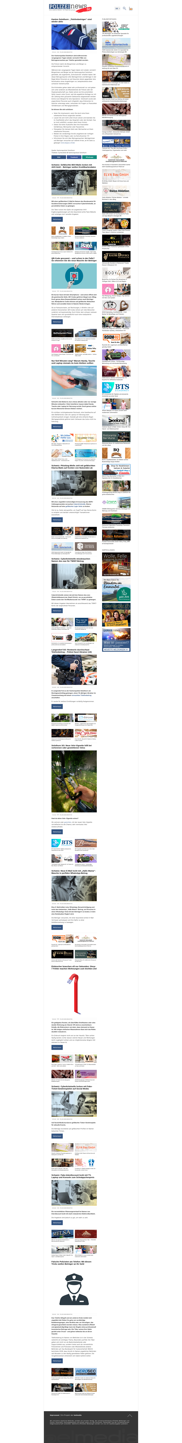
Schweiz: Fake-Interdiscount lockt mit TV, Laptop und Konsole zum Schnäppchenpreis (72, 1176)
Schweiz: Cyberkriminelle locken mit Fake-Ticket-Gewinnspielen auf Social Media (71, 1087)
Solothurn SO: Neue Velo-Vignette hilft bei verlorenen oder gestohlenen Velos (71, 746)
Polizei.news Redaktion (66, 52)
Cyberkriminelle (79, 504)
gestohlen (67, 822)
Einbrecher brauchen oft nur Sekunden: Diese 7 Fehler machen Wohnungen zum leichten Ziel (74, 967)
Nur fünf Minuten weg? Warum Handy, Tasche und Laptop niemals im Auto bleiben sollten (73, 362)
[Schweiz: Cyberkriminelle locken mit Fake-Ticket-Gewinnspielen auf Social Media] (74, 1104)
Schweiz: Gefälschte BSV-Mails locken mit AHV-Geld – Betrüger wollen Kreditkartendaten (73, 166)
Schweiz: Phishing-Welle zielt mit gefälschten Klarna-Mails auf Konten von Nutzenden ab (73, 466)
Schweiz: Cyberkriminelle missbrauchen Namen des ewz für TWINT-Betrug (70, 560)
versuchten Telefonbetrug (81, 695)
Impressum (54, 1415)
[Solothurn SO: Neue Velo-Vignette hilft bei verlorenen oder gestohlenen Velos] (74, 781)
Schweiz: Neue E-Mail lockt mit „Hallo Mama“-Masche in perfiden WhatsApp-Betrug (73, 872)
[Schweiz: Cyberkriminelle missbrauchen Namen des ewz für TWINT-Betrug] (74, 576)
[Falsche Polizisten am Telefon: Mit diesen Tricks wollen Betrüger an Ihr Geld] (74, 1289)
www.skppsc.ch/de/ (68, 143)
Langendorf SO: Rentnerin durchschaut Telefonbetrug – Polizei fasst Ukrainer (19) (71, 651)
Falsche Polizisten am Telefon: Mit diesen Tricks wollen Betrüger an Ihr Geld (71, 1263)
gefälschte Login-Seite (74, 506)
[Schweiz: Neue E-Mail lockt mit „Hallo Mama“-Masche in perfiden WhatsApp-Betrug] (74, 888)
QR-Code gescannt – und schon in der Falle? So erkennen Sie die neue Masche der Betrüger (74, 259)
